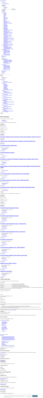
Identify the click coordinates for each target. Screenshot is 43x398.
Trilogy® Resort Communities (8, 47)
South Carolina (6, 18)
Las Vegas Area (6, 98)
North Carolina (4, 100)
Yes (1, 365)
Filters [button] (3, 123)
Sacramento (5, 27)
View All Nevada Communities (8, 36)
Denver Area (5, 30)
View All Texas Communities (8, 41)
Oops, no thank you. (4, 365)
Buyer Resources (4, 49)
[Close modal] (2, 356)
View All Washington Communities (8, 44)
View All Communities (7, 21)
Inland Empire (5, 25)
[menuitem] (23, 45)
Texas (4, 19)
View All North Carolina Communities (9, 38)
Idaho (4, 16)
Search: (1, 74)
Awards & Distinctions (5, 148)
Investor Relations (4, 327)
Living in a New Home (7, 52)
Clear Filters (2, 134)
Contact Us (3, 5)
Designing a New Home (7, 51)
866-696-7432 (7, 3)
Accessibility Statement (5, 342)
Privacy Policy (4, 344)
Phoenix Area (5, 22)
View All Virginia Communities (8, 42)
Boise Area (5, 34)
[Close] (1, 113)
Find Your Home (4, 12)
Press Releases (4, 149)
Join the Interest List (3, 360)
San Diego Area (6, 28)
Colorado (3, 90)
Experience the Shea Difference (8, 45)
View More (2, 277)
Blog (2, 55)
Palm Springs (5, 86)
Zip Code (14, 286)
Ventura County (6, 29)
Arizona (5, 13)
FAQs (4, 53)
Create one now (2, 355)
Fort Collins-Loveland (7, 31)
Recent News (4, 120)
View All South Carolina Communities (9, 39)
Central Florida (6, 94)
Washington (3, 109)
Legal (3, 343)
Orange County (6, 26)
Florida (5, 15)
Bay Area (5, 83)
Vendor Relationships (5, 328)
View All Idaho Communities (7, 35)
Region (1, 125)
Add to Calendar (4, 242)
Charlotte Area (6, 37)
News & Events (4, 56)
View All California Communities (8, 89)
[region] (21, 396)
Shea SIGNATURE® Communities (8, 48)
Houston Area (5, 40)
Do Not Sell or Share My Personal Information (8, 345)
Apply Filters (2, 131)
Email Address (14, 285)
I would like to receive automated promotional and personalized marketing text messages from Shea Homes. (15, 306)
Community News (4, 155)
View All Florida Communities (8, 33)
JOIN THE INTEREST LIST (4, 378)
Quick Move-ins (4, 325)
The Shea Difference (5, 59)
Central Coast (5, 24)
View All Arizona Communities (8, 23)
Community (1, 128)
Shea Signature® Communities (8, 61)
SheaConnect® (6, 46)
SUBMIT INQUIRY (3, 389)
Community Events (4, 212)
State (1, 124)
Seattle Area (5, 43)
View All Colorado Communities (8, 32)
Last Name (12, 284)
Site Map (3, 341)
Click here (1, 353)
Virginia (5, 20)
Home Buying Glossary (7, 68)
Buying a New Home (6, 50)
